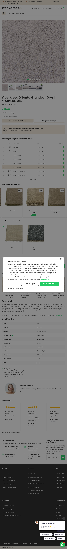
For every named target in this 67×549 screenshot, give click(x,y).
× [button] (61, 259)
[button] (15, 288)
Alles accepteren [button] (49, 284)
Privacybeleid (45, 279)
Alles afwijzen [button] (30, 284)
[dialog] (33, 274)
